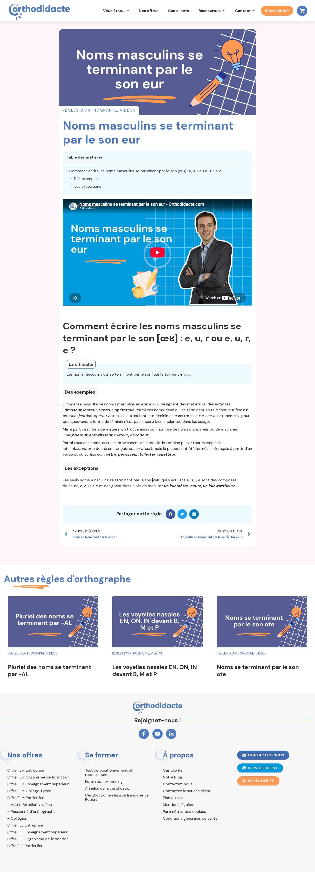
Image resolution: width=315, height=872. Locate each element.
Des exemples (86, 178)
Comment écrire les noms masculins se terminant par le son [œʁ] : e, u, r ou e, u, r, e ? (145, 171)
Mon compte (277, 10)
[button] (170, 514)
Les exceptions (87, 186)
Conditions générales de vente (190, 818)
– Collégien (17, 818)
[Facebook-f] (144, 734)
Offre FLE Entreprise (25, 825)
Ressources (210, 10)
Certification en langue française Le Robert (116, 797)
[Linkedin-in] (171, 734)
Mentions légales (178, 804)
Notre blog (172, 777)
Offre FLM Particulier (25, 797)
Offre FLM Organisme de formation (38, 777)
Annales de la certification (108, 788)
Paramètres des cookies (184, 811)
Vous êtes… (113, 10)
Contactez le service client (187, 790)
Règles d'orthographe (89, 110)
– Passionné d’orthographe (31, 811)
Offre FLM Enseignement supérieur (38, 784)
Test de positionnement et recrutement (109, 772)
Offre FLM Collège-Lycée (29, 790)
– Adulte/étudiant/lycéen (29, 804)
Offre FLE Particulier (25, 845)
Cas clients (178, 10)
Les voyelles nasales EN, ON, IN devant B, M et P (154, 670)
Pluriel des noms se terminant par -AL (49, 670)
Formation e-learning (104, 781)
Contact (243, 10)
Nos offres (149, 10)
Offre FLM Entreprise (25, 770)
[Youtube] (157, 734)
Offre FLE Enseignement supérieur (37, 832)
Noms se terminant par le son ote (258, 670)
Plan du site (173, 797)
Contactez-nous (177, 784)
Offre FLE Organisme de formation (38, 839)
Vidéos (128, 110)
